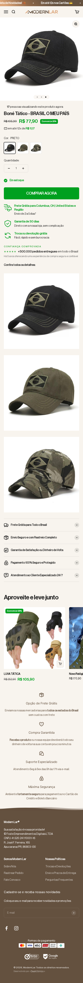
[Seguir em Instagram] (16, 928)
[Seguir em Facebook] (6, 928)
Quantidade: (11, 160)
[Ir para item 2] (41, 97)
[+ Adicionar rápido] (60, 663)
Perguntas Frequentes (59, 880)
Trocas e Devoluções (58, 866)
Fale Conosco (12, 880)
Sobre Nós (10, 866)
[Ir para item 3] (45, 97)
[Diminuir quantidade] (9, 168)
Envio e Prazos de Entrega (60, 873)
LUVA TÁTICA (12, 674)
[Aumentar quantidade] (23, 168)
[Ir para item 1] (37, 97)
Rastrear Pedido (13, 873)
